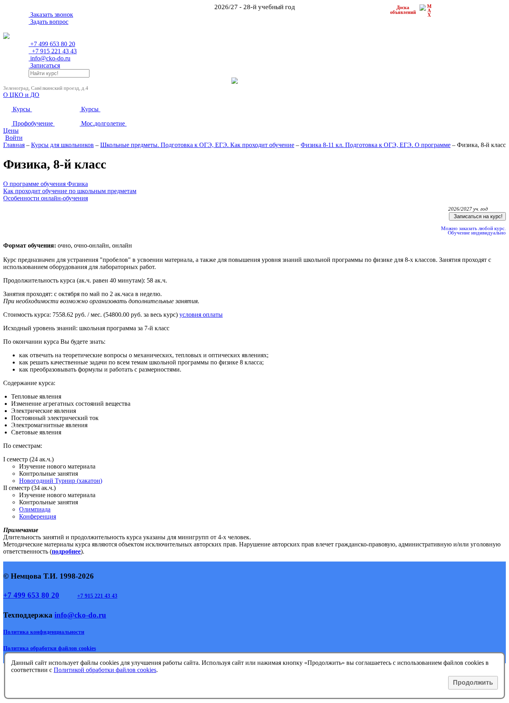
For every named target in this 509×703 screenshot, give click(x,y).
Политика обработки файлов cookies (49, 648)
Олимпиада (35, 509)
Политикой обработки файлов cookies (105, 669)
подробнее (66, 551)
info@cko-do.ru (49, 58)
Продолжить (473, 682)
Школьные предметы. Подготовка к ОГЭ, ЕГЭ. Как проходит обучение (197, 144)
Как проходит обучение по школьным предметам (69, 191)
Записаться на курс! (477, 216)
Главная (14, 144)
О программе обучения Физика (45, 183)
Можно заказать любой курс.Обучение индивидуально (473, 230)
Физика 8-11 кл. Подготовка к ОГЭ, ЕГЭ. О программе (376, 144)
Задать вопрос (48, 21)
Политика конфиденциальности (43, 632)
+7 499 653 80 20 (31, 595)
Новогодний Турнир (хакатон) (60, 480)
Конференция (37, 516)
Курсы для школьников (62, 144)
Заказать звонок (51, 14)
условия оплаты (201, 314)
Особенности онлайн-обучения (45, 198)
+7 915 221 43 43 (97, 596)
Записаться (44, 65)
